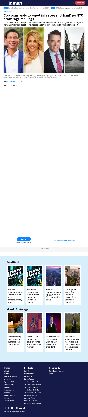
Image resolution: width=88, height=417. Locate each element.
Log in (72, 3)
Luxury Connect (32, 387)
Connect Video (29, 398)
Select (26, 371)
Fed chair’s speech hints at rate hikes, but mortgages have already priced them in (72, 343)
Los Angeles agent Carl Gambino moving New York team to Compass (71, 295)
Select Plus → (71, 241)
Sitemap (7, 387)
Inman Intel (28, 376)
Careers (7, 392)
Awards (51, 374)
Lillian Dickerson (14, 82)
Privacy (7, 398)
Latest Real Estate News (33, 403)
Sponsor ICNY (9, 384)
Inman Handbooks (30, 395)
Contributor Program (56, 371)
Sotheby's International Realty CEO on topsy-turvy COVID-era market (33, 295)
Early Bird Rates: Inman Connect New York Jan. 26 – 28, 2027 (28, 8)
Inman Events (29, 379)
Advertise (7, 379)
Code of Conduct (10, 395)
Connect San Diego (34, 384)
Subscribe (80, 3)
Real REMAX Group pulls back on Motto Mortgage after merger (34, 341)
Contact (7, 374)
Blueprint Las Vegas (34, 392)
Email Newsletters (31, 401)
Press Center (9, 390)
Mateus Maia (45, 77)
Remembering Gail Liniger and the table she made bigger (15, 340)
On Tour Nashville (33, 390)
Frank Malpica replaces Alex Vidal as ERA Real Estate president (52, 341)
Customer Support (11, 376)
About (6, 371)
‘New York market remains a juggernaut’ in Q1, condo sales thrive (53, 294)
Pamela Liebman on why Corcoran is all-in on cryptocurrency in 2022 (15, 295)
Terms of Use (9, 401)
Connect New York (33, 382)
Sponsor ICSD (9, 382)
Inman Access (29, 374)
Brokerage (9, 12)
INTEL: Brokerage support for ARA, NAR (69, 8)
